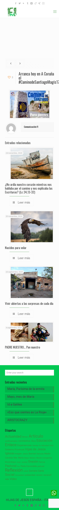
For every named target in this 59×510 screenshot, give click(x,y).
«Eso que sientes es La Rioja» (27, 412)
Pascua (42, 462)
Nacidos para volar (15, 247)
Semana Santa (36, 470)
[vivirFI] (29, 11)
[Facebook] (15, 3)
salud (25, 471)
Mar (15, 458)
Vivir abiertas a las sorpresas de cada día (29, 303)
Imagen (18, 453)
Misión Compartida (44, 458)
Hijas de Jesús (35, 449)
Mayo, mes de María (20, 396)
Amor (25, 437)
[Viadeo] (35, 3)
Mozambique (10, 462)
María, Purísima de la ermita (25, 389)
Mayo (26, 458)
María (21, 458)
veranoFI (47, 475)
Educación (44, 440)
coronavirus (24, 440)
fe (40, 445)
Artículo (36, 436)
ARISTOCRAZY (17, 420)
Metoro (33, 458)
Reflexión (14, 470)
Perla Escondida (29, 466)
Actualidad (13, 436)
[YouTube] (23, 3)
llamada (40, 454)
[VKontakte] (31, 3)
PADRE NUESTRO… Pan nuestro (22, 347)
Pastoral (10, 466)
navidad (24, 462)
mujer (19, 462)
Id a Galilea (14, 404)
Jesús (25, 454)
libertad (32, 453)
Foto (51, 445)
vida (7, 479)
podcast (41, 466)
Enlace (10, 444)
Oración (33, 461)
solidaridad (30, 475)
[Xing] (39, 3)
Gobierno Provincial (14, 449)
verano (39, 475)
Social (10, 475)
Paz (18, 466)
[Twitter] (19, 3)
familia (35, 445)
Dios (33, 441)
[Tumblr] (27, 3)
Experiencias (24, 445)
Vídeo (13, 479)
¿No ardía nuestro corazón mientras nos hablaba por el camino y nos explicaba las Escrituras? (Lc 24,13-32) (28, 188)
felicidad (45, 445)
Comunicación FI (31, 126)
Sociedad (19, 475)
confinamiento (11, 441)
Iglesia (9, 453)
